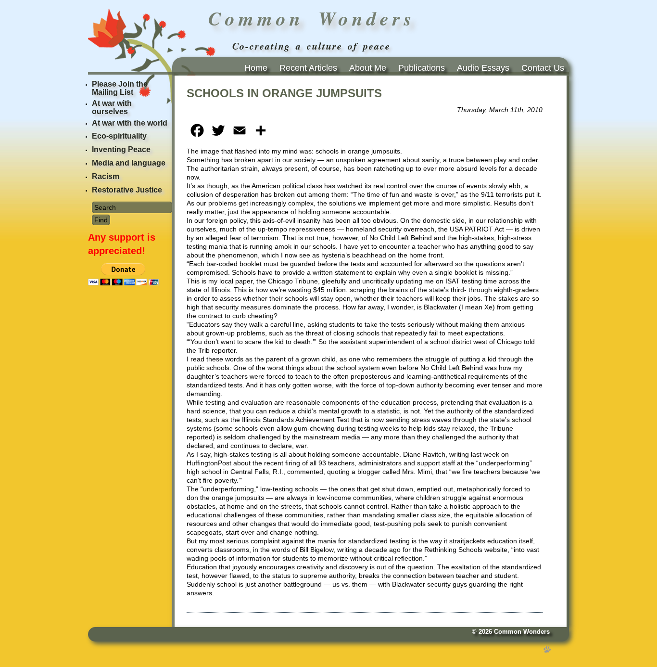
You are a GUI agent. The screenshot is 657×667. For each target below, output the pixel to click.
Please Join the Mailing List (120, 88)
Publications (421, 68)
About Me (367, 68)
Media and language (128, 163)
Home (255, 68)
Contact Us (542, 68)
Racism (105, 176)
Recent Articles (308, 68)
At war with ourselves (112, 107)
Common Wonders (522, 632)
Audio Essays (483, 68)
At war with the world (129, 123)
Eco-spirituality (119, 136)
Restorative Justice (127, 190)
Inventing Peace (121, 149)
